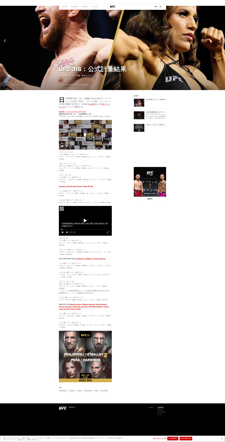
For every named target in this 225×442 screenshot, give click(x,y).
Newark (96, 390)
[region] (112, 439)
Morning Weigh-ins (88, 390)
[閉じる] (222, 439)
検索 (155, 6)
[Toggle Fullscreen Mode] (108, 146)
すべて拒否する (173, 438)
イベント (65, 6)
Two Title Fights (104, 390)
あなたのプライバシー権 (159, 438)
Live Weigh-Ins (72, 390)
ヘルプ (151, 407)
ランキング (74, 6)
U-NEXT (92, 104)
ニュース (95, 6)
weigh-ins (80, 390)
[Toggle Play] (63, 146)
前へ (5, 40)
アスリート (85, 6)
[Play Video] (85, 135)
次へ (219, 40)
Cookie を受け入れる (186, 438)
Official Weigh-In (63, 390)
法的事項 (160, 407)
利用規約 (160, 410)
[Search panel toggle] (160, 6)
